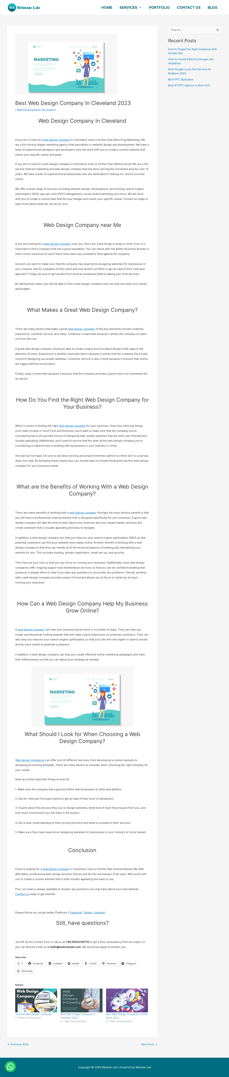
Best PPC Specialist (180, 79)
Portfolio (159, 7)
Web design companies (30, 760)
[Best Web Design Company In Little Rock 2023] (127, 1001)
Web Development (28, 110)
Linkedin (99, 912)
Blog (212, 7)
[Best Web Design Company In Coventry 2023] (82, 1001)
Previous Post (18, 1044)
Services (128, 7)
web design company (56, 139)
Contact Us (189, 7)
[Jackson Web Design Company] (36, 1001)
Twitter (87, 912)
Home (106, 7)
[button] (10, 1066)
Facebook (76, 912)
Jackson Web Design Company (33, 1014)
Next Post (149, 1044)
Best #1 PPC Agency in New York (189, 85)
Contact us (22, 894)
